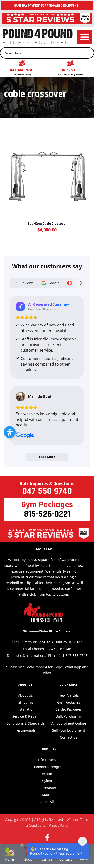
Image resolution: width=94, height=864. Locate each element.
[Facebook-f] (47, 837)
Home (10, 859)
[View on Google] (20, 396)
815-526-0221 (70, 70)
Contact (65, 859)
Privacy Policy (58, 825)
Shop (28, 859)
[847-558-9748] (22, 63)
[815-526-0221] (70, 63)
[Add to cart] (47, 172)
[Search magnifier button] (88, 52)
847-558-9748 (22, 70)
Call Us (47, 859)
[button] (84, 37)
